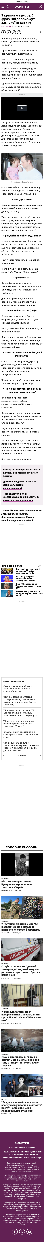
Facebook (28, 520)
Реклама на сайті (9, 1152)
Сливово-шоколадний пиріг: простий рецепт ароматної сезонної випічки (18, 688)
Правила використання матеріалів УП (22, 1155)
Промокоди (36, 1158)
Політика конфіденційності (30, 1152)
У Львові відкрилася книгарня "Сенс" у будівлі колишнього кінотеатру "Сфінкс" (18, 724)
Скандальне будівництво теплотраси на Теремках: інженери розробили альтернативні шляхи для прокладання (21, 747)
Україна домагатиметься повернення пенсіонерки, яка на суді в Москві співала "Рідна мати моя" (21, 1016)
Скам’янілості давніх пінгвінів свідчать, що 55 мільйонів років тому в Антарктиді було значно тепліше (20, 1061)
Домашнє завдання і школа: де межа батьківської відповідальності (19, 485)
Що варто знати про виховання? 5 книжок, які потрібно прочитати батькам (21, 473)
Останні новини (13, 681)
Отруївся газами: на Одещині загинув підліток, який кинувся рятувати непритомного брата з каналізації (19, 701)
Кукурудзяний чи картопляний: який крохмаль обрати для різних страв (20, 734)
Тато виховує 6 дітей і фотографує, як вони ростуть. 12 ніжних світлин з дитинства (21, 497)
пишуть (5, 78)
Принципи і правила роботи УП (16, 1158)
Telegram (15, 520)
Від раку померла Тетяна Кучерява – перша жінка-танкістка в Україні (16, 884)
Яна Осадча (6, 27)
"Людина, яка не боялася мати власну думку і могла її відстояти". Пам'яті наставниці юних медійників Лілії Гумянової (21, 1106)
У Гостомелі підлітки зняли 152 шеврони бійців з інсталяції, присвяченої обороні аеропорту (20, 713)
